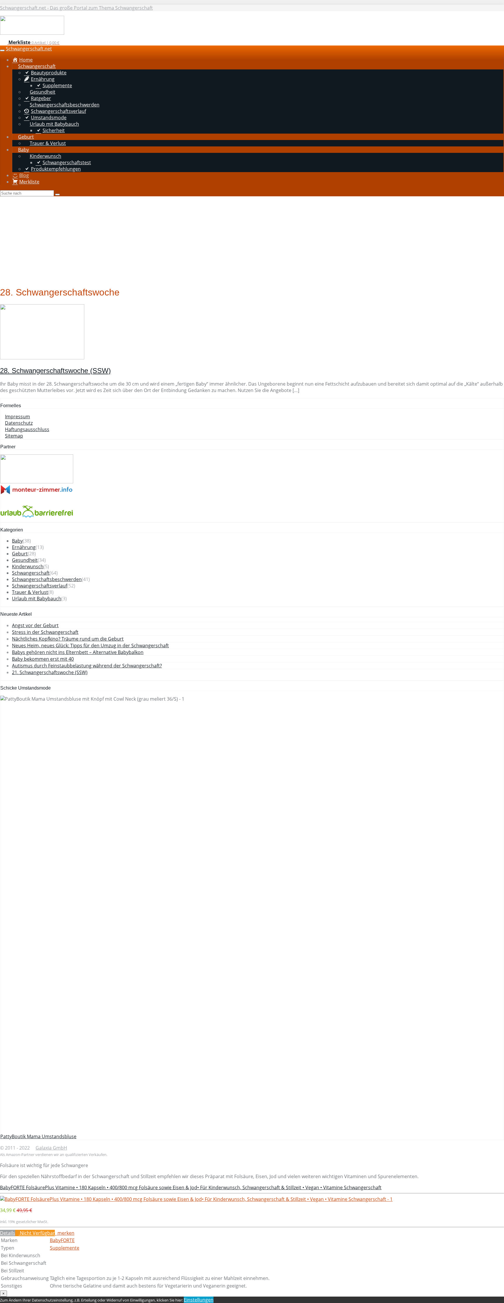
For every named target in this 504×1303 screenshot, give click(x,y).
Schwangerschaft (31, 573)
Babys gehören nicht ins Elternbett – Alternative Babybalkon (78, 652)
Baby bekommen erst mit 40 (43, 659)
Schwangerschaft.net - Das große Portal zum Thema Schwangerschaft (76, 8)
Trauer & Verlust (30, 592)
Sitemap (14, 436)
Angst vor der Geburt (35, 625)
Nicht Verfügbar (37, 1233)
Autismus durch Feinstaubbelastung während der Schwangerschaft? (87, 665)
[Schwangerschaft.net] (32, 33)
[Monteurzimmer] (36, 492)
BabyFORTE (62, 1240)
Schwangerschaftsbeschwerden (47, 579)
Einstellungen (199, 1300)
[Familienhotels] (36, 481)
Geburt (20, 553)
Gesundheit (25, 560)
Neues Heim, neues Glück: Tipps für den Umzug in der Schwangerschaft (90, 645)
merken (65, 1233)
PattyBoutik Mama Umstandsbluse (38, 1136)
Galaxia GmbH (51, 1148)
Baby (17, 541)
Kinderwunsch (27, 566)
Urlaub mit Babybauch (36, 598)
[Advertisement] (252, 240)
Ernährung (24, 547)
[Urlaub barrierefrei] (36, 519)
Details (7, 1233)
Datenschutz (19, 423)
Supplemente (64, 1248)
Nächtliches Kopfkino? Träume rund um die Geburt (68, 639)
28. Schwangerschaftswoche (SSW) (55, 371)
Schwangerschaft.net (29, 49)
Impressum (17, 416)
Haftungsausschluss (27, 429)
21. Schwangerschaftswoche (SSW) (50, 672)
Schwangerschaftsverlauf (39, 586)
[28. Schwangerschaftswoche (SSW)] (42, 357)
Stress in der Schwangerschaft (45, 632)
